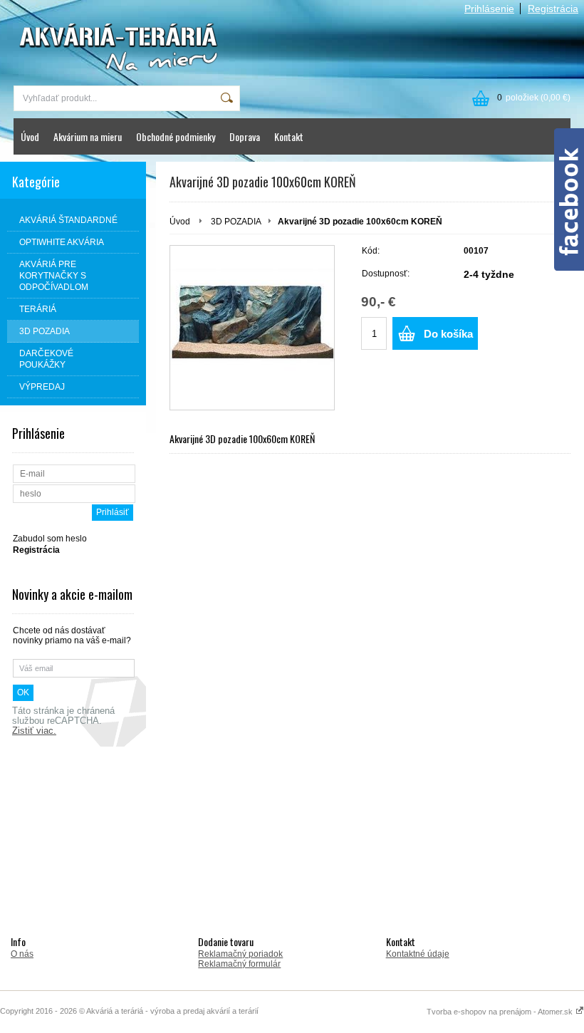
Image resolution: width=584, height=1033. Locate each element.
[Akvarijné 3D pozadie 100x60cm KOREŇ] (252, 327)
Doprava (244, 136)
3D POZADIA (236, 222)
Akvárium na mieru (87, 136)
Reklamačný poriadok (240, 954)
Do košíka (448, 334)
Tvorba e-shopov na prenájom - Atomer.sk (501, 1011)
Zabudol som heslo (50, 539)
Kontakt (288, 136)
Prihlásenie (489, 8)
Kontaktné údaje (417, 954)
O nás (22, 954)
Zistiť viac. (34, 731)
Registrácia (553, 8)
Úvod (30, 136)
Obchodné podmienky (175, 136)
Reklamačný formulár (239, 964)
